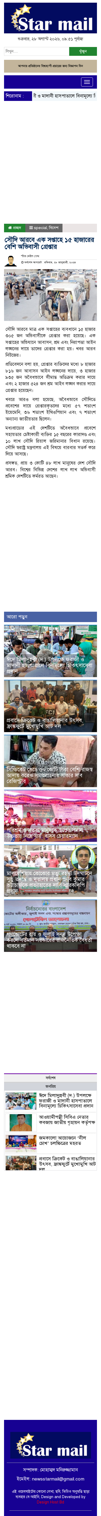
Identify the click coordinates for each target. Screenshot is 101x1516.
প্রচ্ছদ (16, 227)
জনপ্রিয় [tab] (51, 1086)
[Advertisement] (50, 149)
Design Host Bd (50, 1502)
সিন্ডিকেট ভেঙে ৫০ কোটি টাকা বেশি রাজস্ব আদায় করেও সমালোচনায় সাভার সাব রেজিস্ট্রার (50, 775)
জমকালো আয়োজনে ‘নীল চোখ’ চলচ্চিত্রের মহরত (62, 1140)
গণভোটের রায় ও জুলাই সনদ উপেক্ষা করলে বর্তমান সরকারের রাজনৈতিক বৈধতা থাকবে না (49, 940)
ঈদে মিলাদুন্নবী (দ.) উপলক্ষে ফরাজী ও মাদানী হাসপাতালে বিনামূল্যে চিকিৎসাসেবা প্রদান (49, 665)
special (40, 227)
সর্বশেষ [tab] (50, 1078)
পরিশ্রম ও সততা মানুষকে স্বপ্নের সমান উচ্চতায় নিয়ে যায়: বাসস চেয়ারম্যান (45, 833)
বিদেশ (53, 227)
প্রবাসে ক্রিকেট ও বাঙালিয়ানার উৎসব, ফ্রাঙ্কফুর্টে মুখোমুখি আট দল (45, 723)
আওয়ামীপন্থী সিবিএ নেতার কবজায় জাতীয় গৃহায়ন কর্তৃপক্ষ (67, 1119)
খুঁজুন (83, 51)
